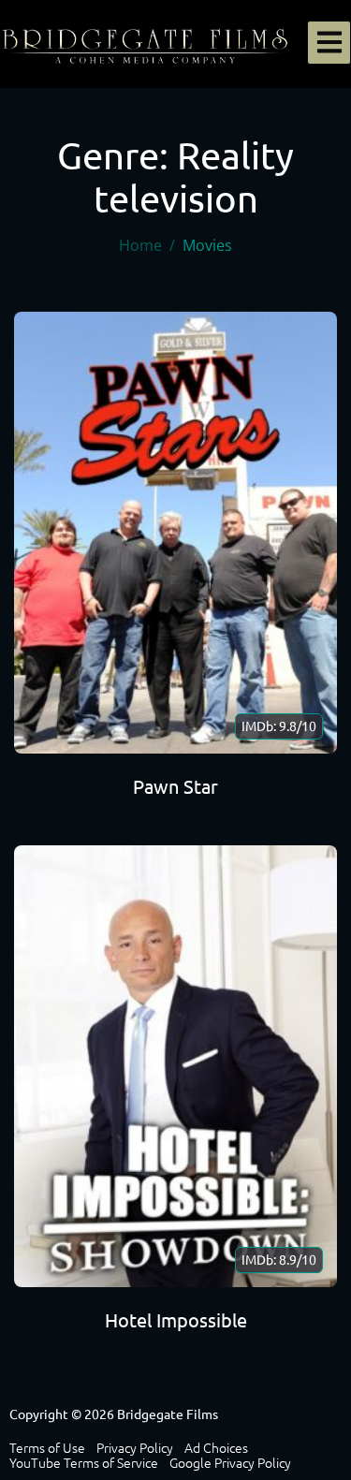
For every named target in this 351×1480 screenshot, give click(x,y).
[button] (329, 43)
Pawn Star (175, 787)
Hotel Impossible (176, 1320)
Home (140, 245)
